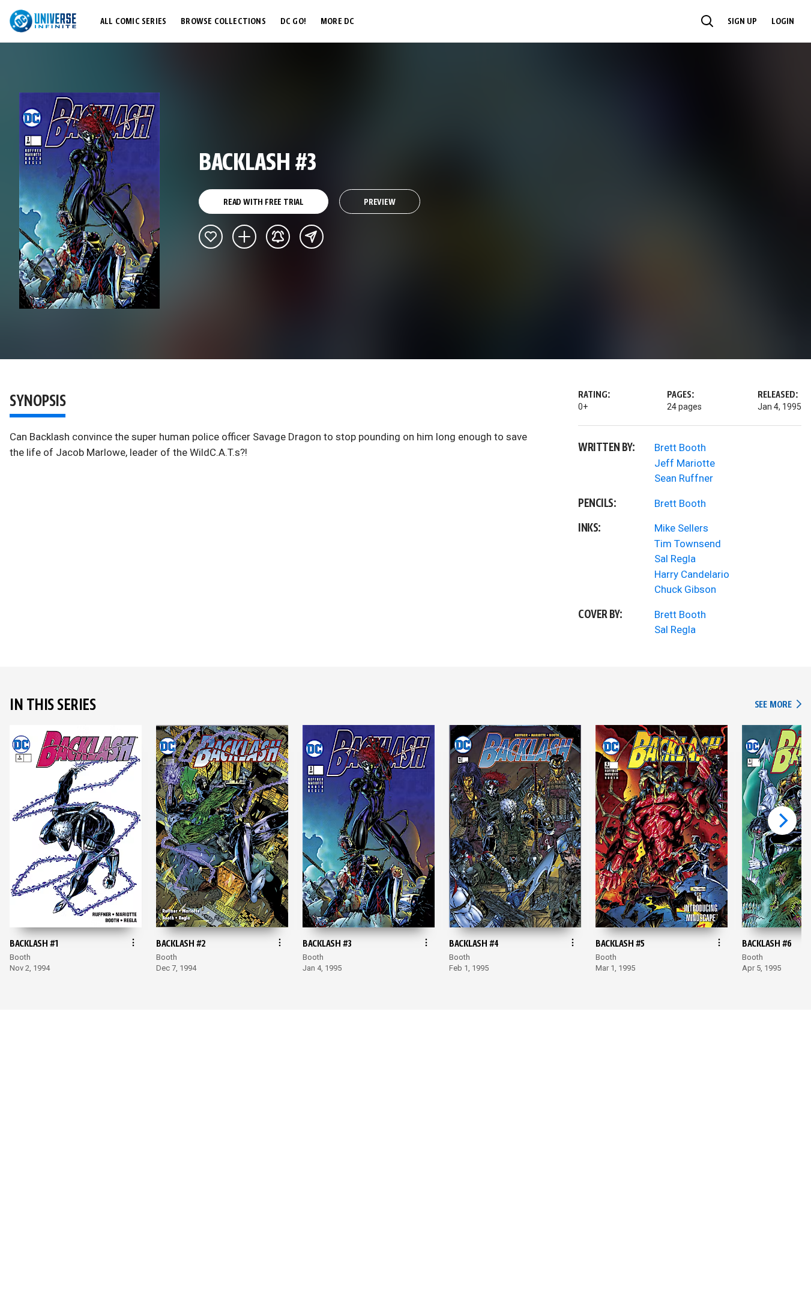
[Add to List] (244, 237)
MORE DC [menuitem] (337, 21)
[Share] (312, 237)
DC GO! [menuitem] (293, 21)
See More (778, 705)
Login (782, 21)
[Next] (782, 820)
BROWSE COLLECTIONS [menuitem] (223, 21)
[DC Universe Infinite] (43, 21)
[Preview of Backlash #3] (89, 201)
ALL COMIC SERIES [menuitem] (133, 21)
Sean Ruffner (683, 478)
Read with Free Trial (263, 202)
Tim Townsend (687, 544)
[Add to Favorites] (211, 237)
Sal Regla (675, 559)
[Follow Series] (278, 237)
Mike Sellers (681, 528)
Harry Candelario (691, 574)
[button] (707, 21)
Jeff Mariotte (684, 463)
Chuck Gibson (685, 589)
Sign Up (742, 21)
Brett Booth (680, 447)
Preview (380, 202)
